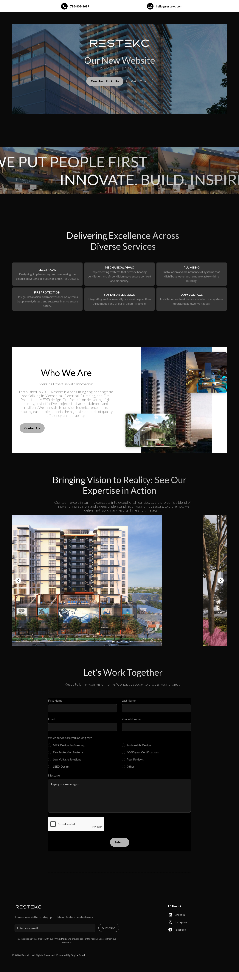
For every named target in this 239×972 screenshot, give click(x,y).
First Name (55, 700)
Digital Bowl (78, 955)
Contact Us (32, 428)
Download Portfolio (105, 81)
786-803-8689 (79, 6)
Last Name (129, 700)
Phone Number (131, 719)
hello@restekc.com (169, 6)
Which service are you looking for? (70, 737)
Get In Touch (139, 81)
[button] (18, 580)
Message (54, 775)
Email (51, 719)
